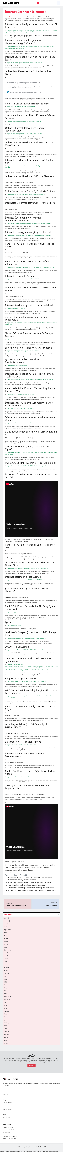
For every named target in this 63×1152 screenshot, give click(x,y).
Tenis (5, 1026)
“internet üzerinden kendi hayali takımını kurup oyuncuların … (30, 660)
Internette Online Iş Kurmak (20, 275)
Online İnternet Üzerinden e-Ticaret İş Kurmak (18, 151)
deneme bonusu (53, 1151)
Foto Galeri (7, 953)
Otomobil (7, 999)
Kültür (6, 982)
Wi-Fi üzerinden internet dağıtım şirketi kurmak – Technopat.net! (31, 691)
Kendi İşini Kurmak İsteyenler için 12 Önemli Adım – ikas (28, 263)
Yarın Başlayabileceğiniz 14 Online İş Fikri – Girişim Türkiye (28, 725)
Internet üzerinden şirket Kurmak (23, 576)
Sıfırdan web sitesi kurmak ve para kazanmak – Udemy (30, 419)
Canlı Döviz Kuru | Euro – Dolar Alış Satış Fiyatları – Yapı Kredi (31, 607)
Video (5, 1028)
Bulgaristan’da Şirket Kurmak (20, 678)
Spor (5, 1020)
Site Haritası (6, 1117)
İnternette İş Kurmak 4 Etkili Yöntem (15, 762)
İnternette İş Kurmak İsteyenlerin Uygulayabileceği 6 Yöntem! (23, 42)
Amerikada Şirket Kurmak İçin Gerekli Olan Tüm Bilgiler (30, 708)
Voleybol (6, 1031)
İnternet (6, 973)
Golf (5, 964)
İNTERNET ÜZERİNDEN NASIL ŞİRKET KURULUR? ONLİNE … (31, 476)
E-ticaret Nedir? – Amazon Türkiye (23, 741)
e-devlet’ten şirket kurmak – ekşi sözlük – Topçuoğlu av (26, 318)
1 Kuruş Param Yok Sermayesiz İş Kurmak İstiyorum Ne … (27, 787)
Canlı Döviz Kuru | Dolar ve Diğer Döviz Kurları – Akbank (30, 772)
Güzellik (6, 970)
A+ (40, 3)
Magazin (6, 985)
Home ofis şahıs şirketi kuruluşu (14, 296)
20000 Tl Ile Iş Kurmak (17, 646)
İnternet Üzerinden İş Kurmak (32, 20)
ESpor (5, 947)
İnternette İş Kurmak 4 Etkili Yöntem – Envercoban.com (25, 755)
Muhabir (7, 17)
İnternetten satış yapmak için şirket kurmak (28, 232)
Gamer (6, 959)
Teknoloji (6, 1023)
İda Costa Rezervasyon (16, 905)
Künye (5, 1099)
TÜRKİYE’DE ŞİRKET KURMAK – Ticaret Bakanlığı (30, 462)
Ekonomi (35, 17)
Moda (5, 994)
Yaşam (6, 1037)
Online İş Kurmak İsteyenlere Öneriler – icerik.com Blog (26, 129)
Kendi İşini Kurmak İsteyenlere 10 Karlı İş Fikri (18, 253)
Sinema (6, 1014)
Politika (6, 1002)
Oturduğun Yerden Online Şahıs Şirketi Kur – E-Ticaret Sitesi (30, 564)
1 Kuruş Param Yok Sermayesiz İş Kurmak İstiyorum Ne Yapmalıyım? (24, 794)
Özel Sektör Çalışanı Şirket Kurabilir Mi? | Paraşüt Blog (31, 634)
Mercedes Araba (50, 905)
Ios (5, 976)
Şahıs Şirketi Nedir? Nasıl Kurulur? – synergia (28, 347)
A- (35, 3)
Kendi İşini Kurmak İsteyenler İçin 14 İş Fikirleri (18, 554)
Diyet (5, 932)
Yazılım (6, 1040)
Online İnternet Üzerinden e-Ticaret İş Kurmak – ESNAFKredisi (30, 144)
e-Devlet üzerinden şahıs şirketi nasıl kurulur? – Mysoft (30, 448)
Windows (6, 1034)
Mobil (5, 991)
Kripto (6, 979)
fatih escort (46, 1151)
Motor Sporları (8, 996)
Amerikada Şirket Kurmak (12, 715)
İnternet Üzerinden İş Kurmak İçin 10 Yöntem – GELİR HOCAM (30, 375)
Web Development (8, 1109)
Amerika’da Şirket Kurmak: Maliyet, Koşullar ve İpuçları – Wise (30, 390)
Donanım (6, 935)
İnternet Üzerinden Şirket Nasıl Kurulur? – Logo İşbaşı (30, 58)
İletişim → (31, 1066)
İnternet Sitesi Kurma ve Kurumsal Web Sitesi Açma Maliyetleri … (29, 404)
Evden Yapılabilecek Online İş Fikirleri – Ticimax (30, 191)
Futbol (6, 956)
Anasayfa (5, 1094)
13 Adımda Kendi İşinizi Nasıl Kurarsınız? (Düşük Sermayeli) (30, 117)
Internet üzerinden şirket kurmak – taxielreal (29, 305)
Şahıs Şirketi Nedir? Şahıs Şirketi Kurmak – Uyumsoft (27, 590)
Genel (5, 962)
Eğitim (6, 941)
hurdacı (5, 1111)
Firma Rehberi (8, 950)
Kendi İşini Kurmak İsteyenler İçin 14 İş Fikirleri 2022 (30, 546)
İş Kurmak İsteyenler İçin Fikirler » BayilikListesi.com (23, 361)
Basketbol (7, 924)
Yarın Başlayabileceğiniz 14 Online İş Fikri (16, 733)
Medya (6, 988)
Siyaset (6, 1017)
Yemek (6, 1043)
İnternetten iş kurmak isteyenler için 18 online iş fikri (30, 161)
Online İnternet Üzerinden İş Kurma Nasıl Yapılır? (31, 176)
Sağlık (5, 1005)
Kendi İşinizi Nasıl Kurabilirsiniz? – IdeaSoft (27, 103)
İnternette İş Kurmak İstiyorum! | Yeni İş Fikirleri (31, 202)
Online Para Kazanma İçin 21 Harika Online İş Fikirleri (29, 73)
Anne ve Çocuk (8, 921)
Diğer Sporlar (8, 930)
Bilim (5, 927)
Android (6, 918)
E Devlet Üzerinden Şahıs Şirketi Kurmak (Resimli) (31, 431)
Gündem (6, 967)
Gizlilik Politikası (7, 1102)
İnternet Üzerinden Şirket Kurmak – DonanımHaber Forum (24, 219)
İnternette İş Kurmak (11, 209)
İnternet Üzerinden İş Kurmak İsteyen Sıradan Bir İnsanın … (31, 26)
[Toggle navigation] (58, 3)
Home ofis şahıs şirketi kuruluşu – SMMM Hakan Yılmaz (31, 289)
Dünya (6, 938)
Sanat (5, 1008)
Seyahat (6, 1011)
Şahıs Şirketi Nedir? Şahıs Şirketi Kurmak (16, 597)
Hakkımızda (6, 1097)
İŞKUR (8, 622)
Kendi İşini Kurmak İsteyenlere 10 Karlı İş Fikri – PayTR (30, 245)
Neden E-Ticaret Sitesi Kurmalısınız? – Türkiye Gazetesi (29, 335)
